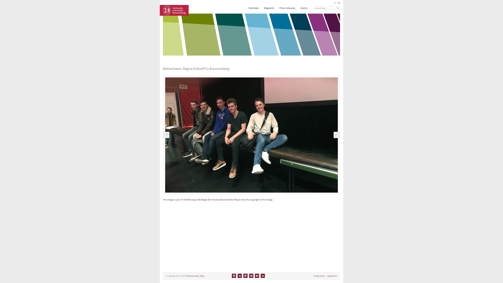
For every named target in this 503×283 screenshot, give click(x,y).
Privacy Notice (319, 276)
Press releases (287, 8)
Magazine (269, 8)
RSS (263, 276)
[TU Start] (174, 10)
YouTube (257, 276)
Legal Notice (332, 276)
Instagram (234, 276)
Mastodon (245, 276)
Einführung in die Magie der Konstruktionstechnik (208, 199)
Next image (337, 135)
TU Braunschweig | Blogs (194, 276)
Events (304, 8)
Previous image (166, 135)
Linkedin (240, 276)
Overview (253, 8)
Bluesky (251, 276)
